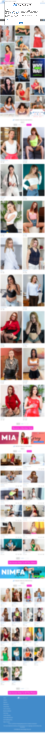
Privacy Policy (7, 19)
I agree (21, 23)
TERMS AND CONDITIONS (15, 12)
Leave (39, 23)
